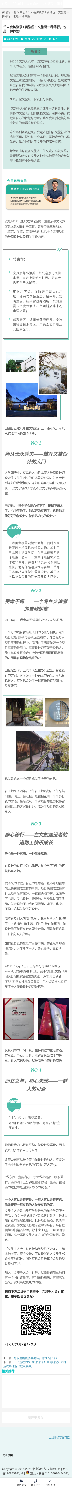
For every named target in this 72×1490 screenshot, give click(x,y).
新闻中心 (19, 12)
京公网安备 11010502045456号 (49, 1473)
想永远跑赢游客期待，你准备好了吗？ (37, 1358)
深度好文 (41, 39)
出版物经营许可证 (59, 1437)
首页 (9, 12)
